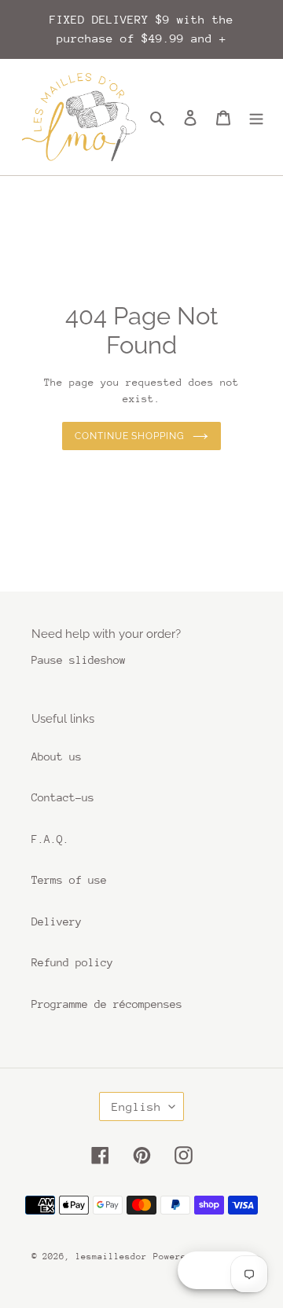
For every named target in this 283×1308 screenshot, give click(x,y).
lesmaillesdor (111, 1256)
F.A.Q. (50, 839)
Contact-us (62, 797)
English (136, 1106)
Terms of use (69, 880)
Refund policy (72, 962)
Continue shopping (130, 436)
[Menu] (256, 117)
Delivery (56, 921)
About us (56, 756)
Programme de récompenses (106, 1004)
